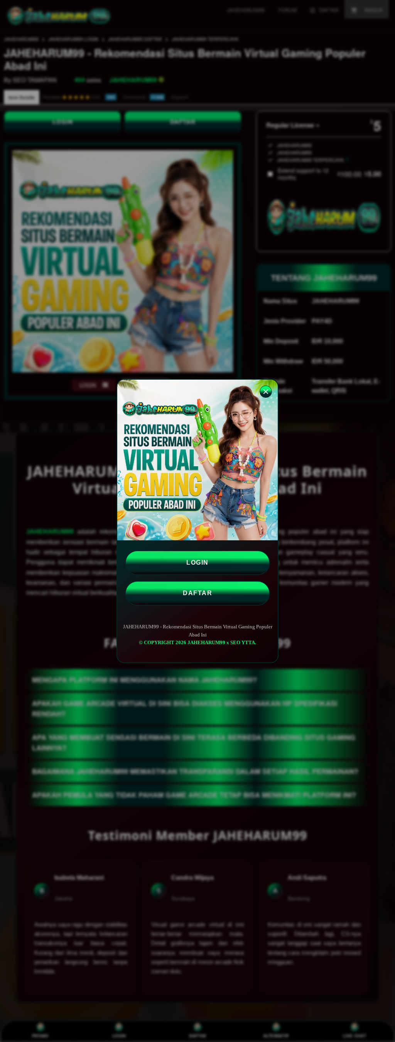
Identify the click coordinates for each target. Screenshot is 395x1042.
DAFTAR (197, 593)
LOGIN (197, 562)
